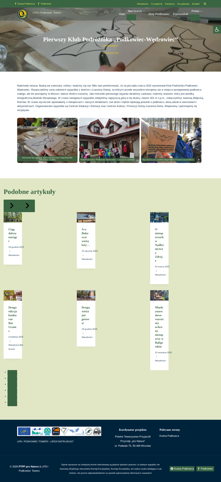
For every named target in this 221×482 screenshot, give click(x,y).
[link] (217, 29)
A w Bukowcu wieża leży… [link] (86, 237)
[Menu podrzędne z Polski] (195, 17)
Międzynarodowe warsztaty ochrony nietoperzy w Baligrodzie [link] (159, 327)
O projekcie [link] (156, 4)
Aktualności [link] (142, 4)
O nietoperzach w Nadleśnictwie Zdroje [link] (159, 245)
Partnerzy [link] (170, 4)
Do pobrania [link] (183, 4)
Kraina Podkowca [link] (169, 435)
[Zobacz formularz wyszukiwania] (204, 3)
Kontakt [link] (196, 4)
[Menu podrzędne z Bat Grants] (131, 17)
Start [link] (122, 14)
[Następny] (27, 206)
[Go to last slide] (11, 206)
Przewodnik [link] (180, 14)
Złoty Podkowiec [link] (159, 14)
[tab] (12, 373)
